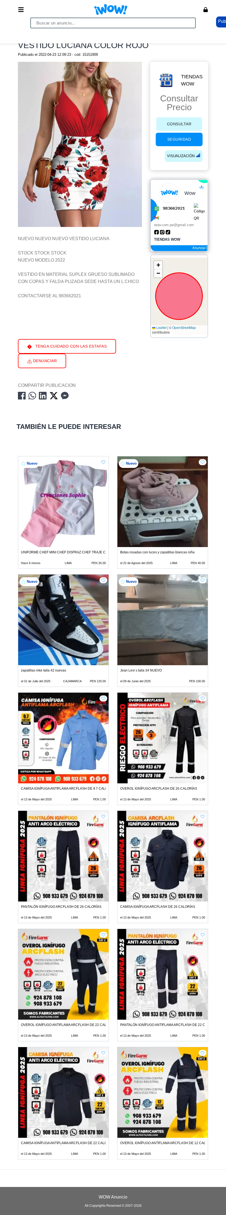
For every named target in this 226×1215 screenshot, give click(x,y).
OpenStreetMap (184, 327)
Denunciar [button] (44, 361)
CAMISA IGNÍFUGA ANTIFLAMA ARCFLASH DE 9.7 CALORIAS (68, 788)
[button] (158, 265)
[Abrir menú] (21, 10)
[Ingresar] (205, 9)
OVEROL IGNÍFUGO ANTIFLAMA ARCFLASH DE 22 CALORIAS (69, 1025)
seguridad (179, 139)
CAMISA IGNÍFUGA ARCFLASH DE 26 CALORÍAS (157, 907)
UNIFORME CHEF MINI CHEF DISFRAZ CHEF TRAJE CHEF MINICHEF (75, 552)
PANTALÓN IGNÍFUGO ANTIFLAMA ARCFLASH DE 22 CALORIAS (169, 1025)
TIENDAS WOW (192, 80)
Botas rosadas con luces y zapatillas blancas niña (157, 552)
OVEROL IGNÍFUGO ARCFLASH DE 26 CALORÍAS (158, 788)
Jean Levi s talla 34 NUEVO (141, 670)
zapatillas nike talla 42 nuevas (43, 670)
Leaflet (160, 327)
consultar (179, 124)
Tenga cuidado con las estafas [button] (70, 346)
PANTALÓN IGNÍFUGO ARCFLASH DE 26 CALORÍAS (61, 907)
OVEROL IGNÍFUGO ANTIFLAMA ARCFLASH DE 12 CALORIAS (168, 1143)
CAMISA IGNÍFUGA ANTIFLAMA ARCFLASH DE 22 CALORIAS (68, 1143)
